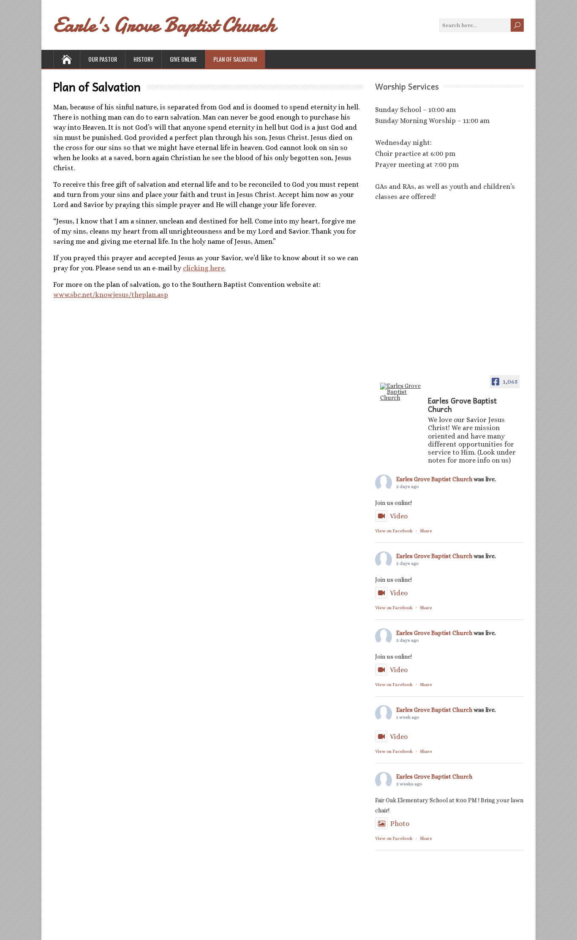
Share (426, 531)
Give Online (183, 58)
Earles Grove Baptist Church (434, 479)
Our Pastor (102, 58)
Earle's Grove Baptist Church (164, 24)
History (143, 58)
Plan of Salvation (235, 58)
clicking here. (204, 268)
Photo (399, 824)
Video (399, 516)
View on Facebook (394, 531)
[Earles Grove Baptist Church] (401, 391)
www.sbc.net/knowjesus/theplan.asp (110, 295)
